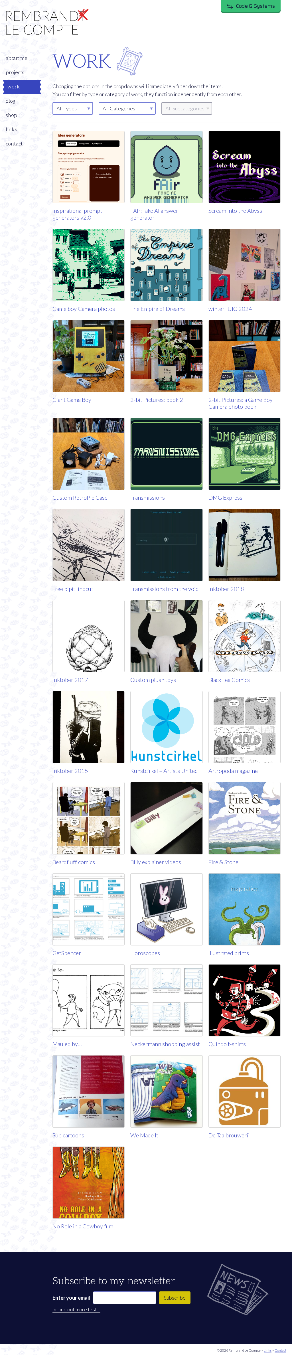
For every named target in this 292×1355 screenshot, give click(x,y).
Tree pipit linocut (72, 588)
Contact (280, 1350)
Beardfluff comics (73, 861)
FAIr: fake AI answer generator (154, 214)
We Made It (144, 1135)
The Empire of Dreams (157, 308)
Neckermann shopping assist (165, 1043)
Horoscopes (145, 952)
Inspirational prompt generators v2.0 (77, 214)
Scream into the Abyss (235, 210)
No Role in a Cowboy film (82, 1226)
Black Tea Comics (229, 679)
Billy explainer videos (155, 861)
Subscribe (175, 1298)
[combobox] (127, 108)
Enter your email (71, 1298)
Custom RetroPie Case (80, 497)
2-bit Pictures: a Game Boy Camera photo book (240, 403)
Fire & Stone (223, 861)
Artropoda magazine (233, 770)
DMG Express (225, 497)
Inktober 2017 (70, 679)
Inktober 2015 (70, 770)
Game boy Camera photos (83, 308)
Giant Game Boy (71, 399)
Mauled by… (67, 1043)
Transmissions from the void (164, 588)
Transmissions (147, 497)
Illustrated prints (228, 952)
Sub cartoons (68, 1135)
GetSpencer (66, 952)
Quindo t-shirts (227, 1043)
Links (267, 1350)
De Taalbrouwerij (229, 1135)
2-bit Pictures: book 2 (156, 399)
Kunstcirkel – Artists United (164, 770)
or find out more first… (76, 1309)
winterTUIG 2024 (230, 308)
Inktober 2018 (226, 588)
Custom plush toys (153, 679)
